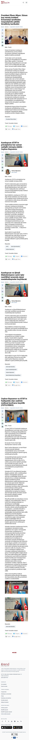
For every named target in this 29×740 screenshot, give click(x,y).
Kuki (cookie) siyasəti (5, 714)
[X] (8, 721)
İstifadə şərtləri (4, 707)
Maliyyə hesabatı (4, 702)
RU (17, 737)
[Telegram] (15, 721)
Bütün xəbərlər (14, 172)
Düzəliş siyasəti (4, 700)
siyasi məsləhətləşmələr (11, 369)
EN (11, 737)
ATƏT (7, 246)
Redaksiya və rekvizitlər (6, 693)
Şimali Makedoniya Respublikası (13, 375)
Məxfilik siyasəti (4, 709)
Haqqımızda (3, 691)
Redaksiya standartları (6, 698)
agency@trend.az (4, 677)
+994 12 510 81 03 (4, 675)
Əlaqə (2, 696)
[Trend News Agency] (5, 664)
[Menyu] (26, 2)
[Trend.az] (5, 2)
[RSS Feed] (21, 721)
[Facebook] (5, 721)
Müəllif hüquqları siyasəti (6, 711)
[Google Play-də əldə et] (17, 727)
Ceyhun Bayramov (10, 249)
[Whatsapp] (2, 721)
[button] (2, 30)
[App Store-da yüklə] (6, 727)
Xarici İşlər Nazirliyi (15, 246)
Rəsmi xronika (4, 686)
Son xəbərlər (3, 684)
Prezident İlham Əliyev (11, 119)
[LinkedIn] (18, 721)
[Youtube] (11, 721)
